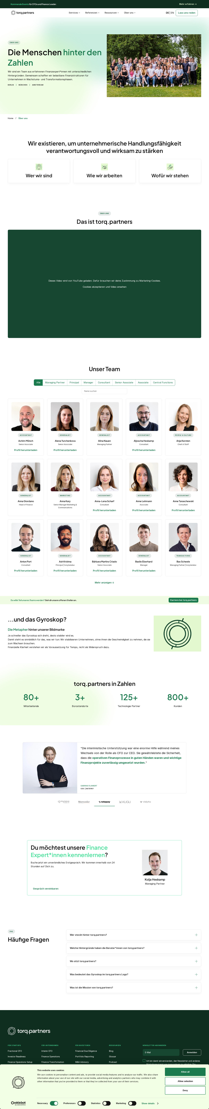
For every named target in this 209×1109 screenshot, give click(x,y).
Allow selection (185, 1081)
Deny (185, 1090)
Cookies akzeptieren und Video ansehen (104, 286)
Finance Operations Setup (20, 1062)
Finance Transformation (53, 1062)
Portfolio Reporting (84, 1056)
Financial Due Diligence (86, 1051)
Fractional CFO (15, 1051)
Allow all (185, 1072)
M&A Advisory (82, 1062)
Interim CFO (47, 1051)
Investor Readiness (17, 1056)
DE (167, 12)
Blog (111, 1051)
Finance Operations (51, 1056)
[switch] (82, 1103)
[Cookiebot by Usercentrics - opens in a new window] (18, 1103)
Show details (148, 1103)
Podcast (113, 1062)
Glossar (112, 1056)
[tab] (63, 802)
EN (172, 12)
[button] (133, 935)
